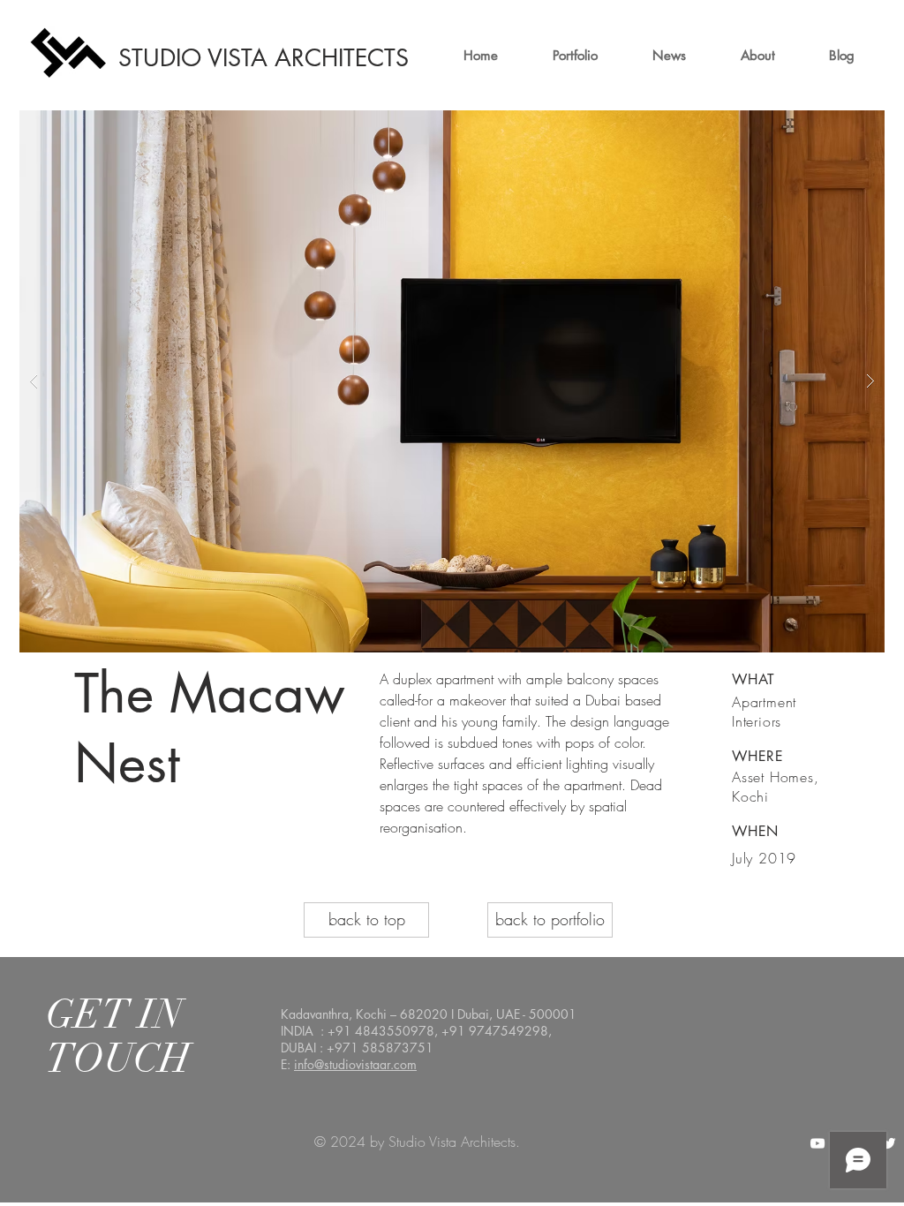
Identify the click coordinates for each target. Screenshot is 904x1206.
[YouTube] (817, 1143)
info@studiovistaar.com (355, 1064)
